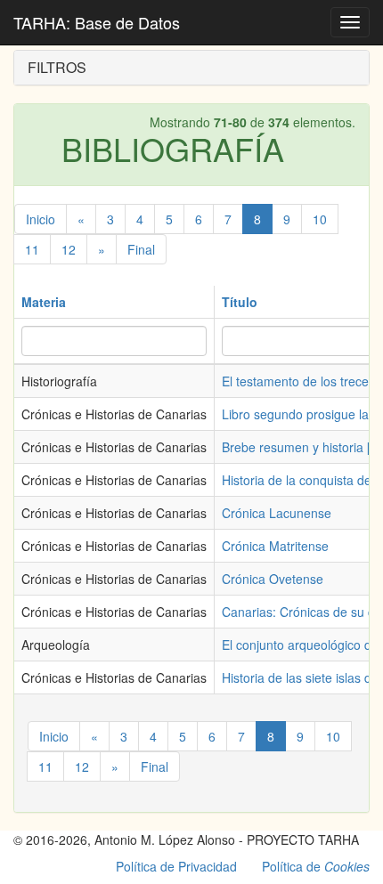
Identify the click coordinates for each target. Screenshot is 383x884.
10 (320, 219)
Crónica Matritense (275, 546)
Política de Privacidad (176, 866)
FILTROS (57, 67)
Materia (43, 302)
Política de (316, 866)
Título (239, 302)
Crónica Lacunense (276, 513)
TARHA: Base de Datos (96, 22)
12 (68, 249)
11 (32, 249)
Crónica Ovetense (272, 579)
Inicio (40, 219)
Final (141, 249)
